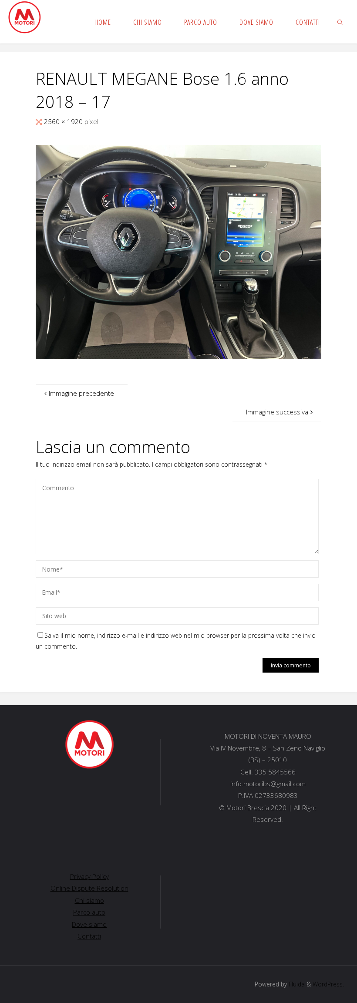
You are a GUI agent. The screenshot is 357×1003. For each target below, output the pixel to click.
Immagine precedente (81, 393)
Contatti (89, 936)
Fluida (296, 984)
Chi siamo (89, 900)
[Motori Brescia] (24, 17)
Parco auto (89, 912)
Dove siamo (89, 924)
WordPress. (328, 984)
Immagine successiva (277, 411)
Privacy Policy (89, 876)
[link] (340, 22)
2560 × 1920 (64, 121)
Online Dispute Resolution (89, 888)
